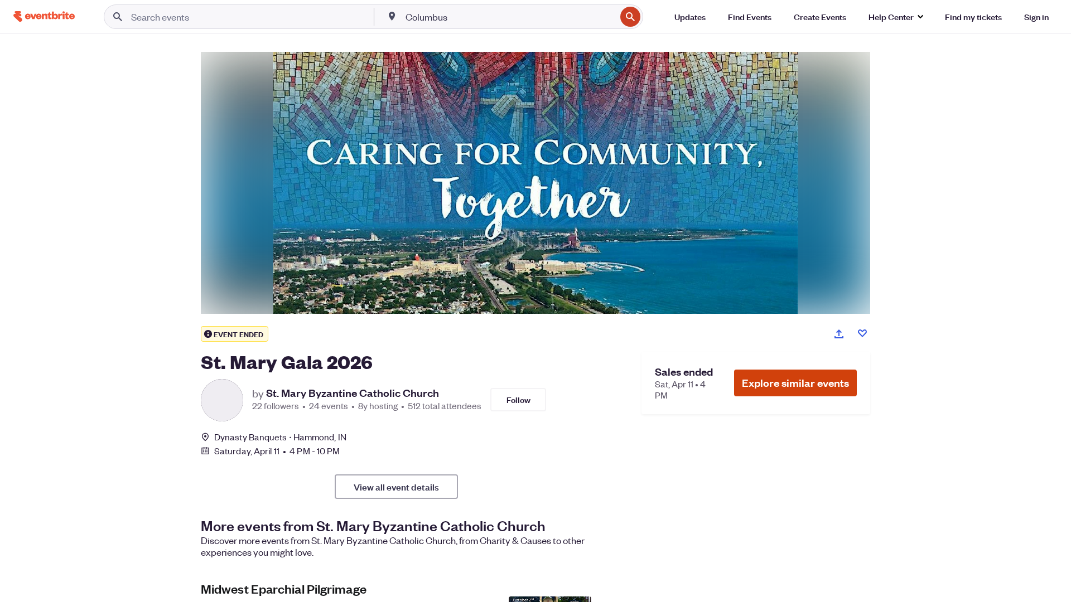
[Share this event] (839, 334)
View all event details (396, 486)
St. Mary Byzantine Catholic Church (352, 393)
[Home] (44, 16)
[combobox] (510, 17)
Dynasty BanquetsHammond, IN (280, 437)
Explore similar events (795, 383)
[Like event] (862, 333)
